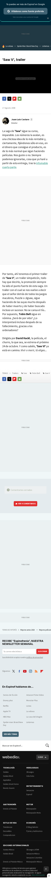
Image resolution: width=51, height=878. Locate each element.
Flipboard (14, 99)
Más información (38, 875)
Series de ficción (10, 695)
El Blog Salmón (32, 827)
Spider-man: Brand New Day (13, 723)
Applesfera (7, 780)
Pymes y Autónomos (34, 831)
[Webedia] (11, 759)
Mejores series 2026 (27, 630)
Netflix (5, 706)
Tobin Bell (36, 373)
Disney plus (8, 700)
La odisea (9, 46)
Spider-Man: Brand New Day (27, 46)
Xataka (5, 772)
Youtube (25, 670)
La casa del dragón (34, 716)
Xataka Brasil (8, 853)
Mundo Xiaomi (8, 788)
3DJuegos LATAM (32, 849)
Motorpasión (31, 809)
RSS (36, 670)
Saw (25, 373)
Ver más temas (10, 734)
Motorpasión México (34, 861)
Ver (27, 503)
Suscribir (42, 651)
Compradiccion (9, 835)
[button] (21, 119)
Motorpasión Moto (33, 813)
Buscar (47, 745)
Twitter (9, 99)
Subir (40, 757)
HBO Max (6, 716)
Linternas (45, 46)
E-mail (20, 99)
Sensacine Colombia (34, 857)
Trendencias (7, 827)
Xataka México (8, 849)
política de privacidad (34, 657)
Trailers (15, 373)
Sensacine (30, 790)
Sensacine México (33, 853)
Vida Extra (30, 776)
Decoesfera (7, 831)
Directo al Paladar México (13, 861)
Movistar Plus (32, 700)
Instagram (30, 670)
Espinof (29, 794)
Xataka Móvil (8, 776)
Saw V (47, 373)
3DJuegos (30, 772)
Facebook (4, 99)
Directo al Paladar (10, 809)
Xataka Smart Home (11, 784)
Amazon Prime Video (35, 695)
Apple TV (6, 711)
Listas (28, 706)
